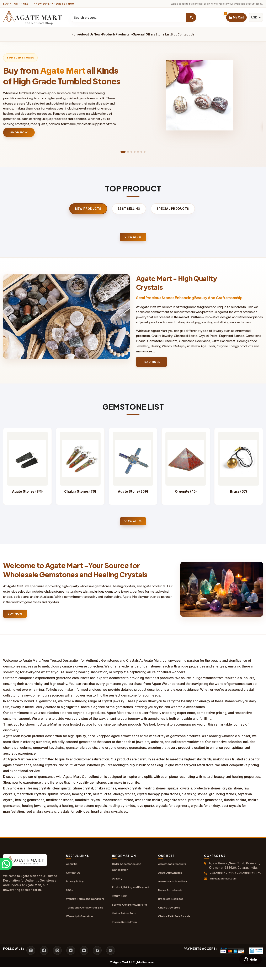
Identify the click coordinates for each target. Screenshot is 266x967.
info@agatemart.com (223, 878)
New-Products (105, 34)
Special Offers (144, 34)
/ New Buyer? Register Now (54, 3)
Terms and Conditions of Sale (84, 907)
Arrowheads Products (172, 864)
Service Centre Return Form (129, 904)
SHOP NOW (19, 132)
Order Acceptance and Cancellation (126, 866)
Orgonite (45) (186, 491)
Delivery (117, 878)
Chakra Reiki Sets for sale (174, 916)
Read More (151, 361)
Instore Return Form (124, 922)
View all (131, 237)
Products (123, 34)
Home (75, 34)
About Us (87, 34)
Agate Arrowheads (170, 872)
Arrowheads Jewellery (172, 881)
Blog (174, 34)
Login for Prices (16, 3)
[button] (123, 152)
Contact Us (186, 34)
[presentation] (12, 97)
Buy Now (15, 613)
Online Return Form (124, 913)
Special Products (172, 208)
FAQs (69, 890)
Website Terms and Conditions (85, 898)
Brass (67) (238, 491)
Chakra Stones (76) (80, 491)
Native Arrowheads (170, 890)
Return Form (119, 896)
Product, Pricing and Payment (130, 887)
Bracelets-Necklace (170, 898)
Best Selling (129, 208)
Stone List (163, 34)
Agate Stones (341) (27, 491)
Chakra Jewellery (169, 907)
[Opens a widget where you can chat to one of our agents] (250, 960)
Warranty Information (79, 916)
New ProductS (88, 208)
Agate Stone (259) (133, 491)
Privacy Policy (75, 881)
